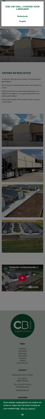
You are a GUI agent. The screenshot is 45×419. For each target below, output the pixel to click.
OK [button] (22, 415)
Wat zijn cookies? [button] (28, 409)
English (22, 21)
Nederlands (22, 16)
